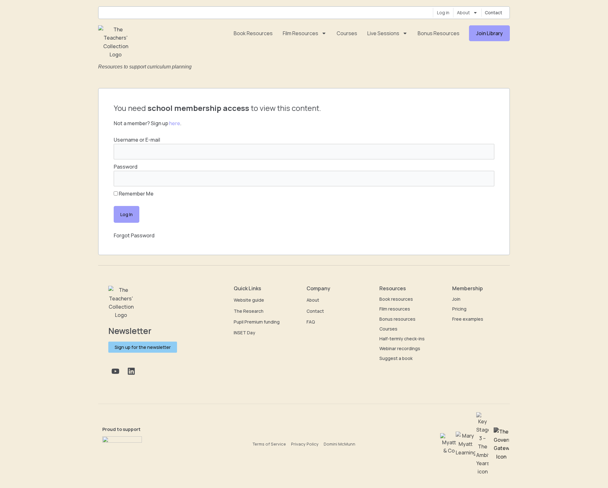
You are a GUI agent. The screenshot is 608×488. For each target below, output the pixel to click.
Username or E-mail (137, 139)
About (463, 13)
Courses (347, 33)
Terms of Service (269, 444)
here (174, 123)
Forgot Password (134, 235)
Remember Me (136, 193)
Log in (443, 13)
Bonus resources (438, 33)
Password (125, 166)
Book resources (253, 33)
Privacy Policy (305, 444)
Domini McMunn (339, 444)
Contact (493, 13)
